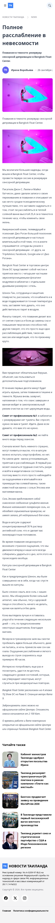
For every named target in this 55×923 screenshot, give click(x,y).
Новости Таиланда (13, 17)
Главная (6, 910)
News (34, 17)
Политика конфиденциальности (30, 910)
